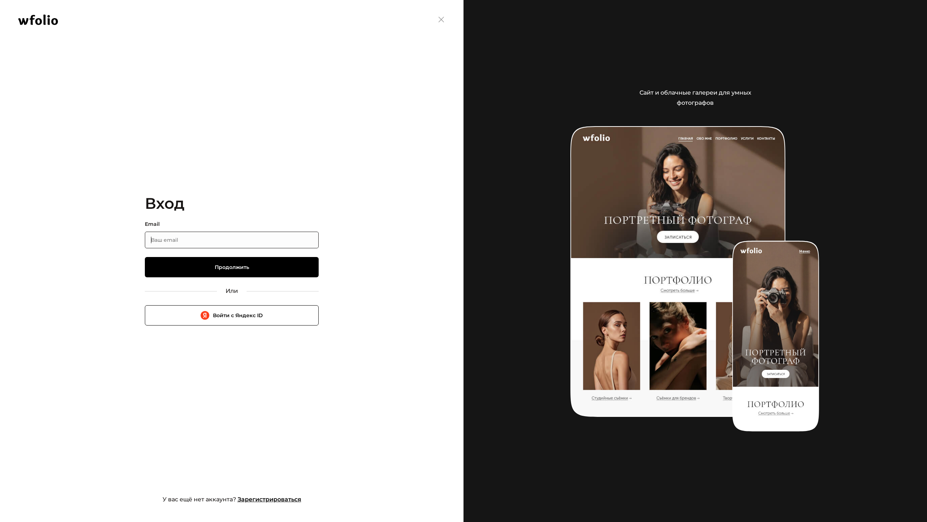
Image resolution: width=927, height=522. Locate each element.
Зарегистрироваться (269, 499)
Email (152, 224)
